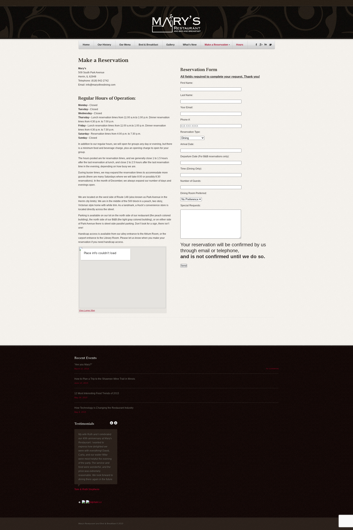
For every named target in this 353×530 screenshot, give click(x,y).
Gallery (170, 44)
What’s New (190, 44)
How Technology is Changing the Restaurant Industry (103, 407)
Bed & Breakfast (148, 44)
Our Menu (125, 44)
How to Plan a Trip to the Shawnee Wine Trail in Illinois (104, 378)
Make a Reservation (216, 44)
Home (86, 44)
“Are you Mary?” (83, 364)
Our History (104, 44)
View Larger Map (87, 310)
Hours (239, 44)
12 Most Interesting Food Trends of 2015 (96, 393)
